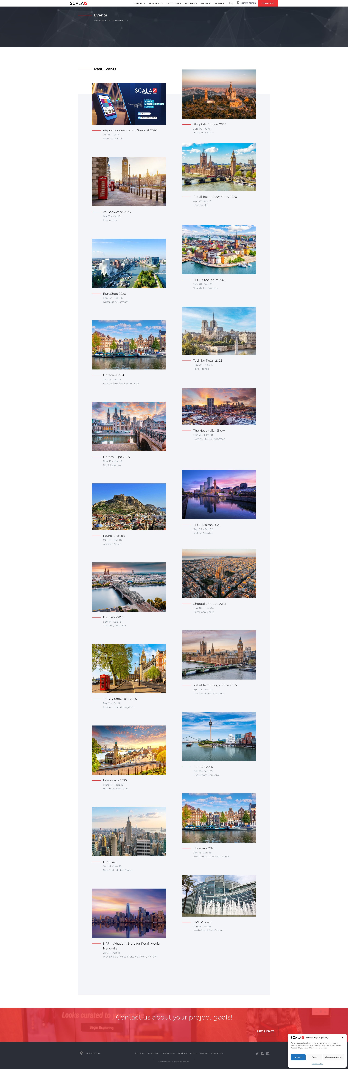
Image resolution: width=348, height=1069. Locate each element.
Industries (152, 1053)
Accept (298, 1057)
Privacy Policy (317, 1064)
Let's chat (265, 1031)
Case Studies (168, 1053)
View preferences (333, 1057)
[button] (342, 1037)
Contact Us (217, 1053)
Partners (204, 1053)
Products (182, 1053)
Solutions (140, 1053)
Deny (314, 1057)
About (193, 1053)
